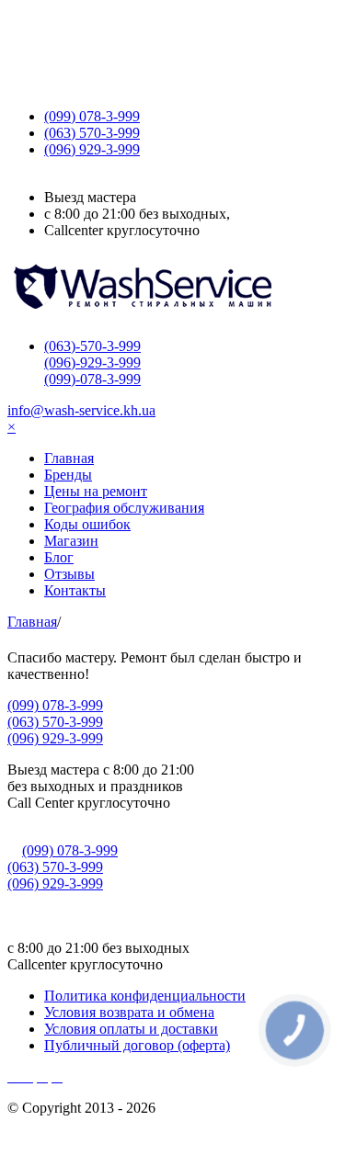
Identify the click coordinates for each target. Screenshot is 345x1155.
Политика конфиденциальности (145, 995)
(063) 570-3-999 (55, 722)
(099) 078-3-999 (55, 705)
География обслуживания (124, 507)
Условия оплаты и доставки (131, 1028)
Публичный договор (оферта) (137, 1045)
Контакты (75, 590)
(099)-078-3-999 (92, 379)
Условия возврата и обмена (129, 1012)
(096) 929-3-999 (55, 738)
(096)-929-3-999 (92, 362)
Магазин (71, 541)
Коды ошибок (87, 524)
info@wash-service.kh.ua (81, 410)
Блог (59, 557)
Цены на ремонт (95, 491)
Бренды (68, 474)
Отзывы (69, 574)
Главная (69, 458)
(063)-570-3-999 (92, 346)
